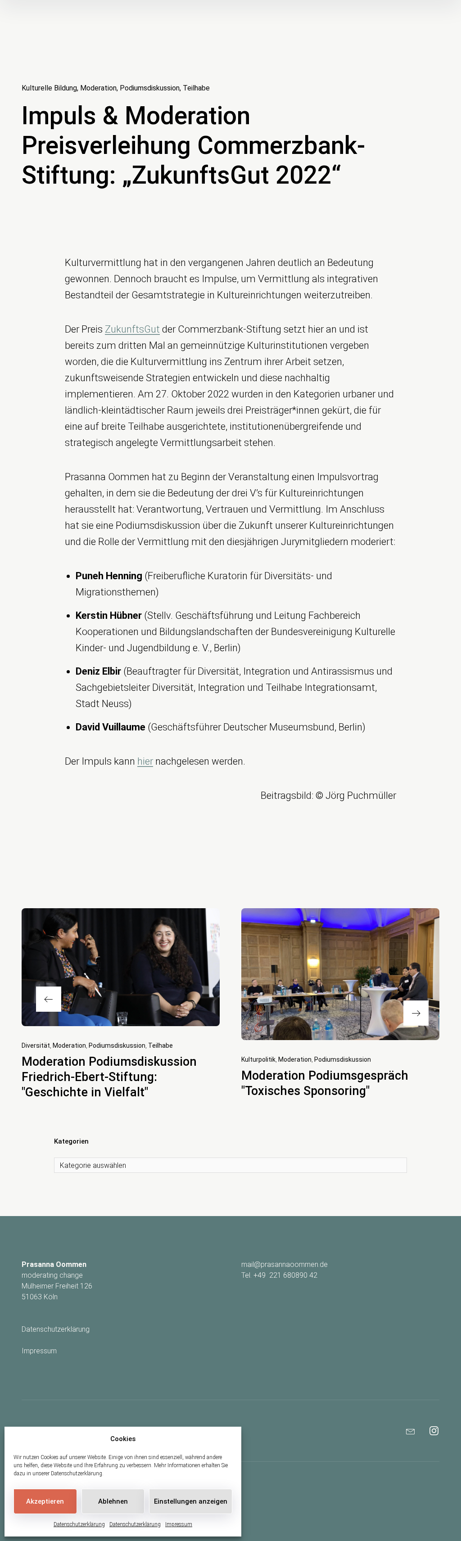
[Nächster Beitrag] (340, 974)
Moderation (98, 88)
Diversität (36, 1045)
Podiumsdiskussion (150, 88)
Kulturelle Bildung (49, 88)
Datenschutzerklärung (76, 1473)
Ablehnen (113, 1501)
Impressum (178, 1524)
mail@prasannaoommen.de (284, 1264)
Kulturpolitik (258, 1059)
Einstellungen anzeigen (190, 1501)
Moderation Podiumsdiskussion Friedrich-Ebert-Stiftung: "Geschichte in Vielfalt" (109, 1076)
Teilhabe (196, 88)
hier (145, 761)
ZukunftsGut (132, 329)
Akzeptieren (45, 1501)
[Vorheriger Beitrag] (121, 967)
